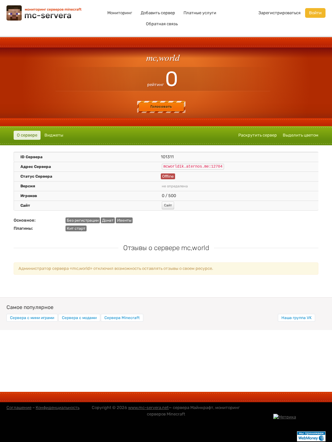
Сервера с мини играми (32, 317)
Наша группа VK (296, 317)
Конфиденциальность (57, 407)
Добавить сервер (158, 12)
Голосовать (161, 107)
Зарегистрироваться (279, 12)
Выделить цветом (300, 135)
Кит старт (76, 228)
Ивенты (124, 220)
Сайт (168, 205)
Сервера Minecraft (122, 317)
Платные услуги (200, 12)
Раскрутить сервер (257, 135)
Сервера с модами (79, 317)
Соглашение (18, 407)
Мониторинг (119, 12)
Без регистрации (83, 220)
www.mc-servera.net (148, 407)
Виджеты (53, 135)
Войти (315, 12)
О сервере (27, 135)
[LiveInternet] (311, 416)
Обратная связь (162, 23)
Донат (107, 220)
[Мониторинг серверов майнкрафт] (44, 12)
